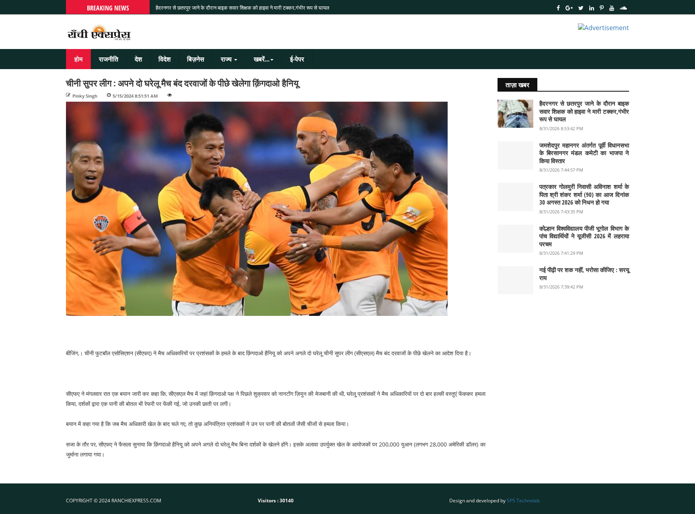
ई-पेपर (297, 59)
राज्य (227, 59)
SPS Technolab (523, 500)
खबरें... (261, 59)
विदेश (164, 59)
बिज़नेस (195, 59)
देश (138, 59)
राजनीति (108, 59)
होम (78, 59)
